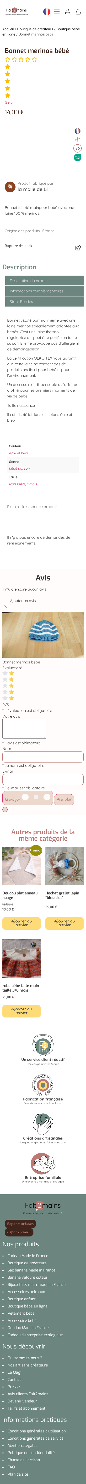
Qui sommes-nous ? (25, 1357)
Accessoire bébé (22, 1320)
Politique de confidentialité (31, 1452)
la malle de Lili (33, 189)
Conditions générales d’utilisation (37, 1431)
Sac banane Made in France (31, 1270)
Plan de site (18, 1474)
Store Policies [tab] (21, 301)
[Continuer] (5, 809)
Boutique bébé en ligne (28, 1306)
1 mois (32, 484)
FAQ (11, 1467)
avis (10, 102)
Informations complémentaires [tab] (36, 291)
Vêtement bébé (21, 1313)
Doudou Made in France (28, 1327)
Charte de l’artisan (24, 1459)
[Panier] (78, 11)
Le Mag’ (14, 1372)
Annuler (64, 799)
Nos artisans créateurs (28, 1365)
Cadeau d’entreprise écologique (35, 1334)
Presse (14, 1386)
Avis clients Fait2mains (28, 1393)
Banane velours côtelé (27, 1277)
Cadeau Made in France (28, 1255)
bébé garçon (19, 468)
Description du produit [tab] (29, 280)
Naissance (17, 484)
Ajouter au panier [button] (21, 923)
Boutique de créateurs (35, 29)
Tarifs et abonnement (26, 1408)
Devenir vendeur (22, 1401)
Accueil (8, 29)
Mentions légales (23, 1445)
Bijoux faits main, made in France (37, 1284)
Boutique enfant (22, 1298)
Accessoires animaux (26, 1291)
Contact (14, 1379)
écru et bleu (18, 453)
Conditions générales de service (36, 1438)
